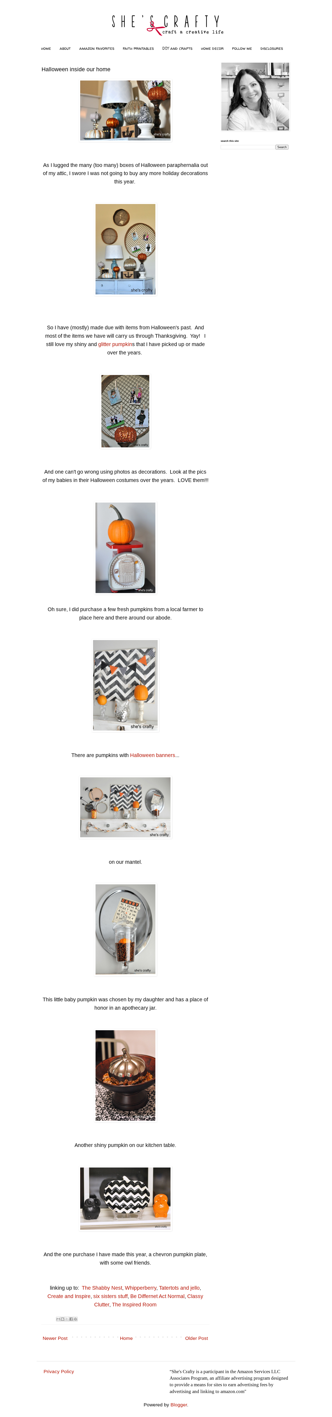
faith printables (138, 48)
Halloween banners (152, 755)
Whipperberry (140, 1288)
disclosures (272, 48)
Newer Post (55, 1338)
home (46, 48)
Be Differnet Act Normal (157, 1296)
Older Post (196, 1338)
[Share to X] (67, 1319)
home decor (212, 48)
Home (126, 1338)
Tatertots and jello (179, 1288)
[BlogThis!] (62, 1319)
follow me (242, 48)
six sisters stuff (110, 1296)
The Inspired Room (134, 1305)
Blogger (179, 1404)
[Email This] (58, 1319)
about (65, 48)
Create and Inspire (69, 1296)
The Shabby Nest (102, 1288)
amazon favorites (96, 48)
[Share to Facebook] (71, 1319)
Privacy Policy (59, 1371)
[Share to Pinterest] (75, 1319)
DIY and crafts (177, 48)
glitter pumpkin (115, 344)
